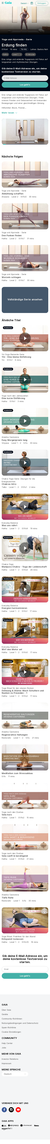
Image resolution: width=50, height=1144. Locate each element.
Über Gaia (6, 1010)
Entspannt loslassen (12, 939)
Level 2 (15, 197)
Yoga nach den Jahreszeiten (15, 396)
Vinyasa (5, 443)
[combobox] (15, 1074)
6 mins (18, 360)
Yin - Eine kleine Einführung (16, 357)
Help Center (7, 1043)
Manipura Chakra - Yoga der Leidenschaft (24, 567)
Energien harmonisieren (14, 608)
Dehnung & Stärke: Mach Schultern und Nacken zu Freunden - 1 (23, 691)
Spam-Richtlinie (9, 1027)
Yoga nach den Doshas (12, 812)
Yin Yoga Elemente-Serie (13, 354)
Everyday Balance (10, 523)
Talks (4, 487)
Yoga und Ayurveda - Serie (17, 39)
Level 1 (13, 817)
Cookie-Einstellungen (11, 1032)
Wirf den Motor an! (12, 649)
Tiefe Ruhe (7, 897)
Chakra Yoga (7, 564)
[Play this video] (25, 338)
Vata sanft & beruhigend (15, 856)
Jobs (4, 1048)
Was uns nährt (9, 525)
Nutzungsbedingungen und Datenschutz (20, 1023)
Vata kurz (7, 814)
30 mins (32, 197)
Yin (3, 360)
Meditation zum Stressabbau (17, 773)
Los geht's (25, 85)
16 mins (34, 942)
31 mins (30, 238)
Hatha (4, 238)
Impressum (6, 1063)
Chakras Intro (9, 484)
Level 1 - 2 (16, 443)
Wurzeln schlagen (11, 277)
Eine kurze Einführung (13, 398)
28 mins (34, 570)
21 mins (35, 738)
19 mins (33, 528)
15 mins (30, 817)
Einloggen (42, 3)
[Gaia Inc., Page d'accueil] (8, 2)
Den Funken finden (12, 235)
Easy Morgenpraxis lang (14, 440)
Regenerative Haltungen (15, 735)
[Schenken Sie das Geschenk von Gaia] (31, 3)
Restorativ (6, 738)
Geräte (5, 1014)
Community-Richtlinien (12, 1019)
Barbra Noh (43, 49)
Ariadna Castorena (10, 437)
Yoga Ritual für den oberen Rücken (18, 688)
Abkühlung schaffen (12, 193)
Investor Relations (10, 1059)
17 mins (33, 611)
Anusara (5, 197)
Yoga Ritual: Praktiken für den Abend (18, 936)
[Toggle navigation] (3, 3)
